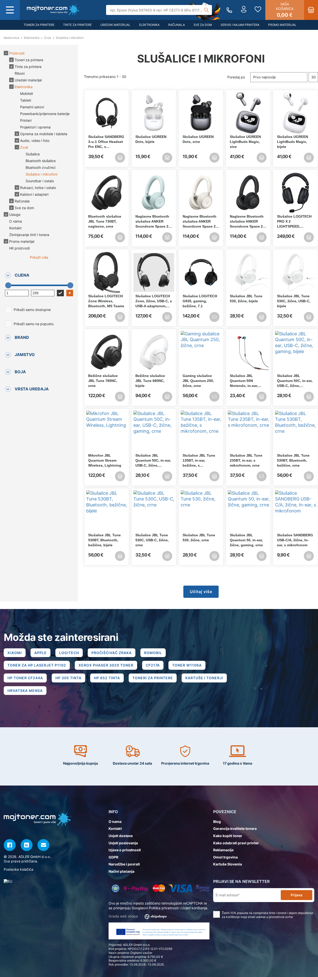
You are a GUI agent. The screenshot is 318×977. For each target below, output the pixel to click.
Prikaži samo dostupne (32, 309)
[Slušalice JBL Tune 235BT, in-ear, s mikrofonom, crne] (248, 432)
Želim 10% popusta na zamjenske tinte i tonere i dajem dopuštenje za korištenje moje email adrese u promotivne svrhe (267, 915)
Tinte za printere (77, 25)
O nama (15, 221)
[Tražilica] (206, 10)
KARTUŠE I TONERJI (204, 678)
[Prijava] (243, 10)
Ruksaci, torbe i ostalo (38, 187)
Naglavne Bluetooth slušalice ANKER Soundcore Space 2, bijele (200, 221)
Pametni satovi (32, 107)
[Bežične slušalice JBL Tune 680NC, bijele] (153, 352)
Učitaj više (201, 591)
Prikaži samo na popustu (34, 324)
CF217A (153, 665)
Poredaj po (236, 77)
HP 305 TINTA (68, 678)
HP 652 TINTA (107, 678)
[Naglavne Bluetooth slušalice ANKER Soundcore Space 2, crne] (248, 193)
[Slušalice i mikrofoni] (53, 10)
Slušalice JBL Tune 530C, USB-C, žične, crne (152, 540)
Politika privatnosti (164, 908)
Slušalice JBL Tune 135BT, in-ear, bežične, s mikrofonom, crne (199, 460)
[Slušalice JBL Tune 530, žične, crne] (201, 511)
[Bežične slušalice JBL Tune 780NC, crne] (106, 352)
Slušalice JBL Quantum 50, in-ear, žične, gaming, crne (246, 540)
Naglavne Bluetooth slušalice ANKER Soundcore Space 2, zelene (152, 221)
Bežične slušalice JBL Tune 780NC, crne (103, 381)
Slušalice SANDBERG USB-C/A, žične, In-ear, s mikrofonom (295, 540)
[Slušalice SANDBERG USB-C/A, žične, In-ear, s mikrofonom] (295, 511)
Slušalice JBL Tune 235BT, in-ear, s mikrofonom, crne (246, 460)
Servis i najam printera (240, 25)
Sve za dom (203, 25)
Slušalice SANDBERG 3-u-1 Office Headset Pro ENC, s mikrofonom (106, 142)
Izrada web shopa (124, 916)
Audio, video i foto (34, 140)
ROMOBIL (153, 653)
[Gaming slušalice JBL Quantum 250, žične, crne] (201, 352)
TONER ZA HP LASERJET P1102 (36, 665)
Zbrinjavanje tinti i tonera (29, 235)
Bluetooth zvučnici (40, 167)
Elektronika (149, 25)
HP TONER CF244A (25, 678)
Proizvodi (16, 53)
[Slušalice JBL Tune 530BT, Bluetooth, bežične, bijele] (106, 511)
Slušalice (33, 154)
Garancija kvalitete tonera (235, 828)
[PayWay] (136, 888)
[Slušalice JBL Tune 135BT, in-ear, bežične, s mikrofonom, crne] (201, 432)
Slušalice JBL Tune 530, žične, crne (199, 537)
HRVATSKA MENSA (25, 690)
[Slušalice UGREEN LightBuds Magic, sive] (248, 113)
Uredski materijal (115, 25)
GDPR (113, 857)
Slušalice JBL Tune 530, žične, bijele (246, 298)
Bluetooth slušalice (41, 161)
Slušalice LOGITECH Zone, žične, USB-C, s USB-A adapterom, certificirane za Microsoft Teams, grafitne (153, 301)
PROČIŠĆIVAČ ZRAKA (111, 653)
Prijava (296, 895)
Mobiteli (26, 93)
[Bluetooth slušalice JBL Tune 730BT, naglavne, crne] (106, 193)
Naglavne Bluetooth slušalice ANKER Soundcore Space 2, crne (247, 221)
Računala (176, 25)
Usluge (14, 214)
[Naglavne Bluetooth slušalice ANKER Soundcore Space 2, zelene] (153, 193)
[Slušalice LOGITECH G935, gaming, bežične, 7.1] (201, 272)
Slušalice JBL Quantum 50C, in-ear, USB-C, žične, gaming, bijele (295, 381)
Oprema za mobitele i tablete (43, 134)
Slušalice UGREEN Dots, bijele (150, 139)
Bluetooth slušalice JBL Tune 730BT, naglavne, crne (104, 221)
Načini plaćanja (121, 871)
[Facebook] (10, 845)
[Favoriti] (257, 10)
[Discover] (203, 888)
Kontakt (15, 228)
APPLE (40, 653)
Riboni (20, 73)
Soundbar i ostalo (40, 181)
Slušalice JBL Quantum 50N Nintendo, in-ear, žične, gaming (244, 381)
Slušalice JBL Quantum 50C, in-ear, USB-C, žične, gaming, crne (153, 460)
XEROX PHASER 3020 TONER (106, 665)
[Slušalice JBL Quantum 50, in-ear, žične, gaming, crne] (248, 511)
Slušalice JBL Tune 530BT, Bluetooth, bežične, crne (293, 460)
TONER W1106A (187, 665)
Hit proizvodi (19, 248)
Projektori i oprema (35, 127)
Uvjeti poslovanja (123, 843)
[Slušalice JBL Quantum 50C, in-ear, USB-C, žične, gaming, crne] (153, 432)
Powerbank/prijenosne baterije (45, 114)
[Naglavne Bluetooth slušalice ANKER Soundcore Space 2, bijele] (201, 193)
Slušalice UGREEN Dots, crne (198, 139)
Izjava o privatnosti (125, 850)
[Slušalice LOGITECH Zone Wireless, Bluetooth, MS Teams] (106, 272)
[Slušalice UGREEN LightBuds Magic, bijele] (295, 113)
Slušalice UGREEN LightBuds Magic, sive (245, 142)
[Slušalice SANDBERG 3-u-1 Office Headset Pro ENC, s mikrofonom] (106, 113)
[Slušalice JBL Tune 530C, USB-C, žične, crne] (153, 511)
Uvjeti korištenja (194, 908)
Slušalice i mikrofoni (41, 174)
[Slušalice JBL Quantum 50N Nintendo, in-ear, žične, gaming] (248, 352)
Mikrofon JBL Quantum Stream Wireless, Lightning (104, 460)
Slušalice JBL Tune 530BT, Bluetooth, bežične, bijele (104, 540)
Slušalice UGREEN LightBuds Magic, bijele (292, 142)
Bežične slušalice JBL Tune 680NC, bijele (150, 381)
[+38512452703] (229, 10)
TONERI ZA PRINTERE (152, 678)
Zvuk (24, 147)
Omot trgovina (225, 857)
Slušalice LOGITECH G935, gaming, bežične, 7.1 (200, 301)
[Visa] (180, 888)
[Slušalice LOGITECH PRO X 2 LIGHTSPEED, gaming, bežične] (295, 193)
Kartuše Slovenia (227, 864)
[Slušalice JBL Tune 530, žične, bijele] (248, 272)
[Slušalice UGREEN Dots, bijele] (153, 113)
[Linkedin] (27, 845)
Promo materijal (282, 25)
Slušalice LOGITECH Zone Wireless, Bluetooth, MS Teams (106, 301)
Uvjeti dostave (121, 836)
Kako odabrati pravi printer (236, 843)
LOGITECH (69, 653)
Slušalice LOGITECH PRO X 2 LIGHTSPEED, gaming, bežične (294, 221)
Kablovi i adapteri (34, 194)
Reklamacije (223, 850)
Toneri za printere (39, 25)
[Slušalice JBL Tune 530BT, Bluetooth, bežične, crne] (295, 432)
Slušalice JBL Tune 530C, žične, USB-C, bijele (293, 301)
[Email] (43, 845)
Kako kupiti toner (227, 836)
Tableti (25, 100)
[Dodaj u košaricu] (120, 158)
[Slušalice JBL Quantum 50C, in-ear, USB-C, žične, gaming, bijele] (295, 352)
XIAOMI (14, 653)
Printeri (26, 120)
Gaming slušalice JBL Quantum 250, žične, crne (198, 381)
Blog (217, 821)
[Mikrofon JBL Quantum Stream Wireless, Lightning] (106, 432)
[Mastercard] (159, 888)
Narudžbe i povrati (124, 864)
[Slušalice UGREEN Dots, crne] (201, 113)
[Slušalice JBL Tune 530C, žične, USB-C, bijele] (295, 272)
